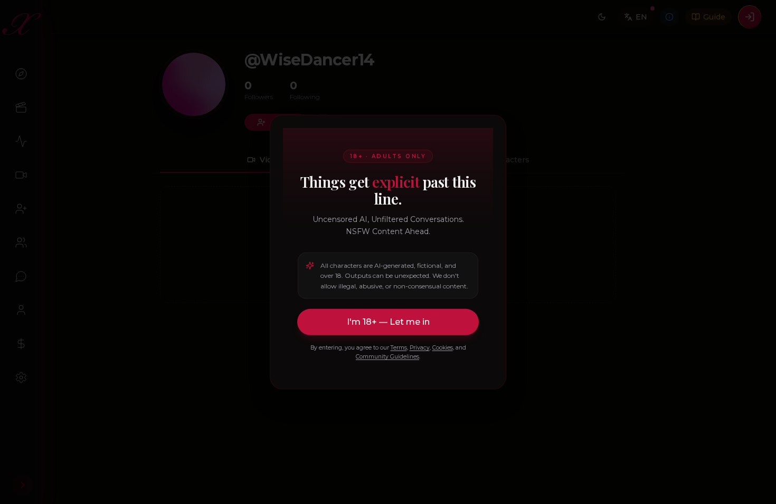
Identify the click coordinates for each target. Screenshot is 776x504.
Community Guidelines (387, 356)
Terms (399, 347)
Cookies (442, 347)
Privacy (420, 347)
